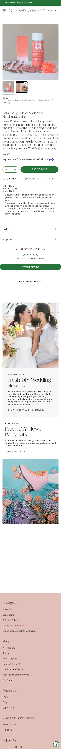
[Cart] (56, 10)
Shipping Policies (11, 620)
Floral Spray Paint (11, 664)
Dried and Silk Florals (13, 669)
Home (5, 98)
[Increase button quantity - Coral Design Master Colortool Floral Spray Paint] (15, 169)
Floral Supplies (10, 658)
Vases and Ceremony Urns (16, 674)
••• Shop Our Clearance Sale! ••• (18, 2)
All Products (9, 647)
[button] (11, 10)
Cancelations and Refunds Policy (19, 631)
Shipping (8, 239)
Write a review (30, 266)
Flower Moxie (9, 724)
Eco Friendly (9, 680)
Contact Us (8, 614)
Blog (5, 702)
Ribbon (6, 653)
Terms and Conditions (13, 625)
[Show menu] (4, 10)
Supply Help (8, 707)
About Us (7, 609)
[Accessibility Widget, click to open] (56, 744)
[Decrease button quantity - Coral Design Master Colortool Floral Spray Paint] (6, 169)
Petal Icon (8, 730)
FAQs (6, 229)
